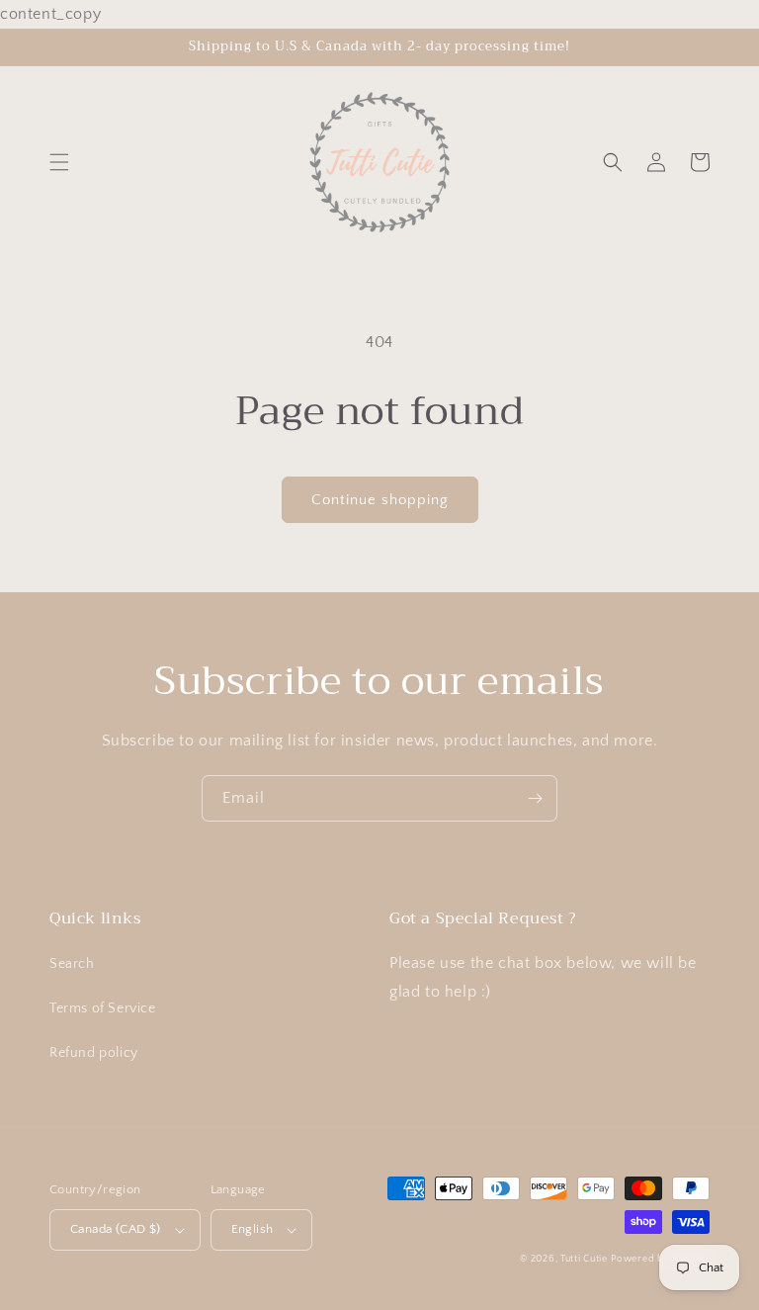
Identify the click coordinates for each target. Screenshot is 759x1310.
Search (72, 964)
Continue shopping (380, 499)
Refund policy (93, 1053)
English (252, 1229)
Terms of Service (102, 1008)
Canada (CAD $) (115, 1229)
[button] (59, 162)
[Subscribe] (534, 798)
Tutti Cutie (584, 1259)
